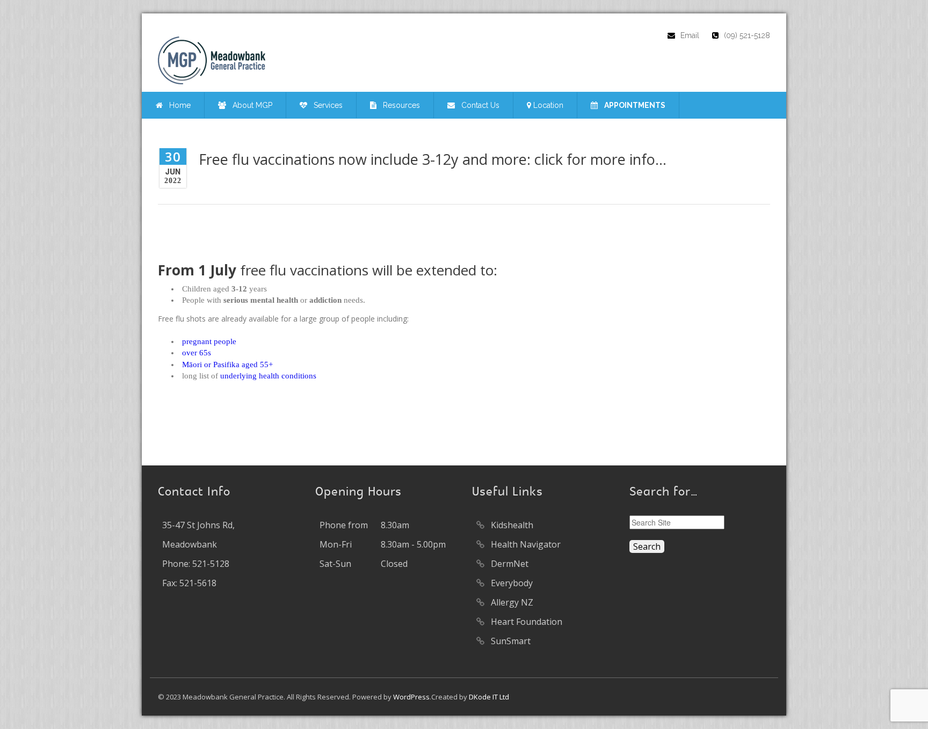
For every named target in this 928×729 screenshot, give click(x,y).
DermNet (507, 564)
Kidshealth (510, 525)
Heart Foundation (524, 622)
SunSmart (509, 641)
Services (325, 105)
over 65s (196, 352)
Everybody (510, 583)
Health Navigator (524, 544)
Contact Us (477, 105)
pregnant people (209, 341)
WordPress (411, 697)
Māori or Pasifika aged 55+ (227, 364)
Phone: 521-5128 (195, 564)
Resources (398, 105)
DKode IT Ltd (489, 697)
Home (177, 105)
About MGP (249, 105)
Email (689, 35)
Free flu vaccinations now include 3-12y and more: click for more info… (432, 159)
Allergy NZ (510, 602)
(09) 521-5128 (747, 35)
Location (547, 105)
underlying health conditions (268, 375)
